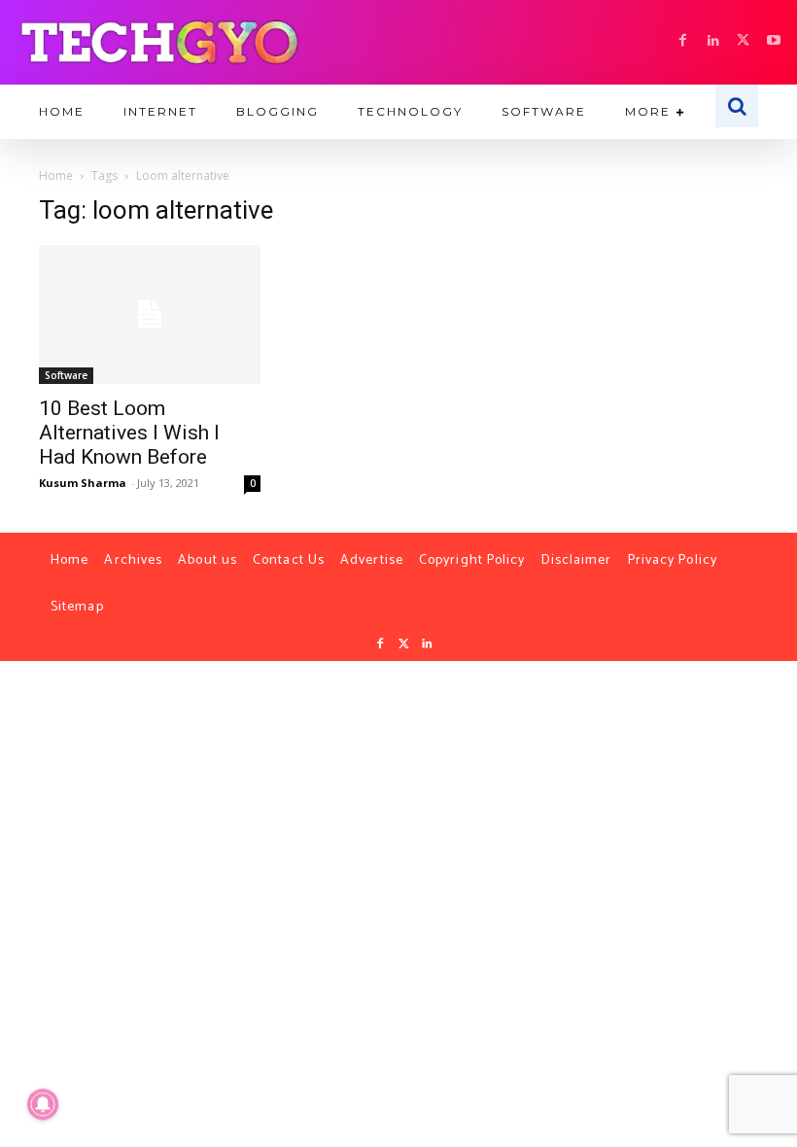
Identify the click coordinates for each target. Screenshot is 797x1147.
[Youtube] (773, 41)
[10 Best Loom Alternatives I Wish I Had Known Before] (149, 314)
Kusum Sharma (82, 482)
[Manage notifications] (42, 1104)
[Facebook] (683, 41)
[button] (736, 106)
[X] (743, 41)
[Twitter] (403, 644)
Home (56, 175)
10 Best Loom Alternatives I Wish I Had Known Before (129, 433)
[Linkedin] (713, 41)
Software (66, 375)
